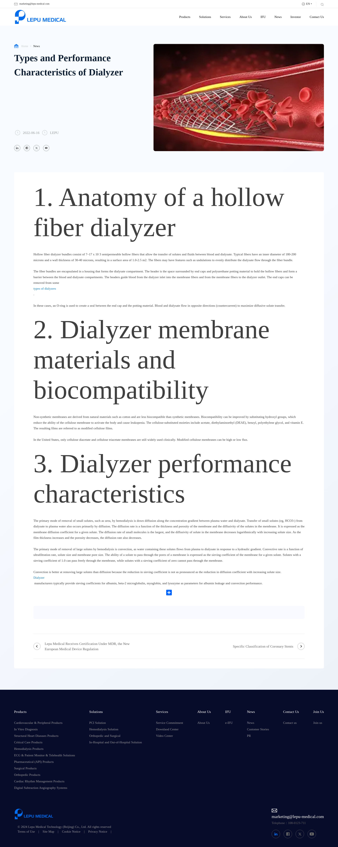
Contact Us (317, 17)
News (278, 17)
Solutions (205, 17)
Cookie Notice (71, 831)
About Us (245, 17)
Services (225, 17)
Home (24, 46)
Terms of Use (26, 831)
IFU (263, 17)
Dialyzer (38, 577)
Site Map (48, 831)
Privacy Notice (97, 831)
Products (184, 17)
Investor (295, 17)
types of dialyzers (44, 288)
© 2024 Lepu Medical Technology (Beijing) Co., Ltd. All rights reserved (64, 827)
